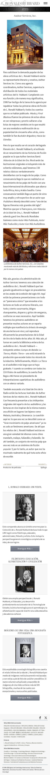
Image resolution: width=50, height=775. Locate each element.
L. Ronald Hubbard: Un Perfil (12, 743)
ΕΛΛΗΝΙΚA (7, 737)
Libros (23, 743)
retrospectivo (22, 197)
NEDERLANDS (26, 733)
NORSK (6, 735)
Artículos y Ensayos (23, 745)
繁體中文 (19, 733)
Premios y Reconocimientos (34, 743)
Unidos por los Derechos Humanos (21, 760)
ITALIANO (13, 737)
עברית (41, 730)
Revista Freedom (9, 758)
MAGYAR (40, 733)
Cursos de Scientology (20, 753)
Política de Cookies (27, 770)
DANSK (29, 730)
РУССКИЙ (12, 733)
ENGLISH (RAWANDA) (19, 730)
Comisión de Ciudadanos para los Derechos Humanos (26, 762)
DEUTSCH (34, 733)
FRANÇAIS (35, 730)
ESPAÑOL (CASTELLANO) (35, 735)
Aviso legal (6, 772)
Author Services (10, 282)
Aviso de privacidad (15, 770)
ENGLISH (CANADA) (27, 726)
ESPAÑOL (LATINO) (21, 735)
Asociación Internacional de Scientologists (24, 756)
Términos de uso (39, 770)
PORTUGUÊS (21, 737)
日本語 (6, 733)
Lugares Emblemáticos (10, 745)
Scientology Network (24, 751)
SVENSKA (12, 735)
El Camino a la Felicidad (22, 758)
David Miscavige (8, 753)
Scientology (14, 751)
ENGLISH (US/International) (12, 726)
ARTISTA (25, 9)
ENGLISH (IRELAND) (16, 728)
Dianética (7, 751)
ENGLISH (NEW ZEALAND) (31, 728)
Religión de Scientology (37, 751)
